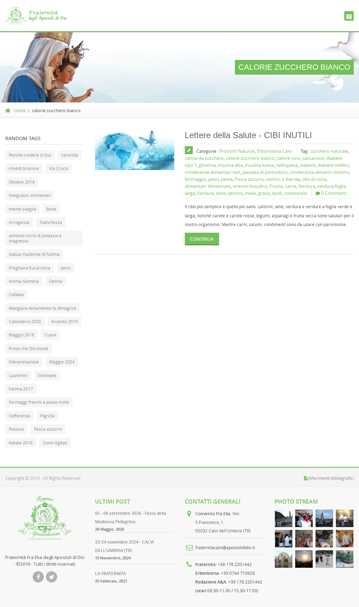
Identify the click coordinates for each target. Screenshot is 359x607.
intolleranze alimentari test (213, 172)
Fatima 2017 (21, 388)
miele (250, 193)
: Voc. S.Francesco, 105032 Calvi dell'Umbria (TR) (223, 522)
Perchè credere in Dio (30, 155)
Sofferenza (19, 415)
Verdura (306, 186)
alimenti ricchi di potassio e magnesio (35, 238)
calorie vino (288, 158)
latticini (235, 193)
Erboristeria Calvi (274, 151)
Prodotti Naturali (237, 151)
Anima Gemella (24, 281)
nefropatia (287, 165)
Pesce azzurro (249, 179)
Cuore (50, 334)
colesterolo (295, 193)
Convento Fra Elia (212, 514)
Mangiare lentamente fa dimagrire (42, 308)
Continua (202, 239)
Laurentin (18, 375)
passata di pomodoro (265, 172)
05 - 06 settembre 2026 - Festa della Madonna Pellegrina (130, 517)
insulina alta (230, 165)
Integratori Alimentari (30, 195)
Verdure (205, 193)
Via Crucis (58, 168)
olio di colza (314, 179)
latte (220, 193)
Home (20, 110)
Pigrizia (47, 415)
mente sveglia (22, 209)
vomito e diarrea (283, 179)
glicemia (207, 165)
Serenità (69, 155)
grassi (264, 193)
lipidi (277, 193)
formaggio (195, 179)
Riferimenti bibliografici (331, 478)
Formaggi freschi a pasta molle (39, 402)
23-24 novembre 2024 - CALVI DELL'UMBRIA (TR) (124, 546)
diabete (308, 165)
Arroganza (19, 222)
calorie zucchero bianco (250, 158)
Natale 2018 (21, 442)
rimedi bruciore (24, 168)
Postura (16, 429)
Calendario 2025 (25, 321)
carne (290, 186)
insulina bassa (259, 165)
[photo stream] (284, 518)
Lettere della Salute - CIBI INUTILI (248, 135)
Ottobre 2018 (22, 182)
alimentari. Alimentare (208, 186)
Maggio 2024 (62, 361)
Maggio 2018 (21, 334)
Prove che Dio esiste (28, 348)
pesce (227, 179)
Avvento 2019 (64, 321)
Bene (51, 209)
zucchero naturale (329, 151)
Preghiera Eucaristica (29, 268)
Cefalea (16, 294)
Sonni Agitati (55, 442)
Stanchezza (51, 222)
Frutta (276, 186)
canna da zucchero (204, 158)
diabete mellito (333, 165)
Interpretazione (24, 361)
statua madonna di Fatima (34, 254)
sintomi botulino (250, 186)
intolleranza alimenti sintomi (319, 172)
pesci (213, 179)
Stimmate (47, 375)
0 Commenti (334, 193)
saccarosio (313, 158)
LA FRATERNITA (110, 574)
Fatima (55, 281)
